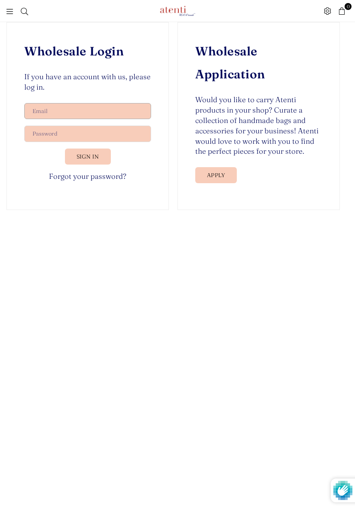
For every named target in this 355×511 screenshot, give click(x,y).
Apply (216, 174)
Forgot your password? (87, 176)
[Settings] (327, 10)
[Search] (24, 10)
